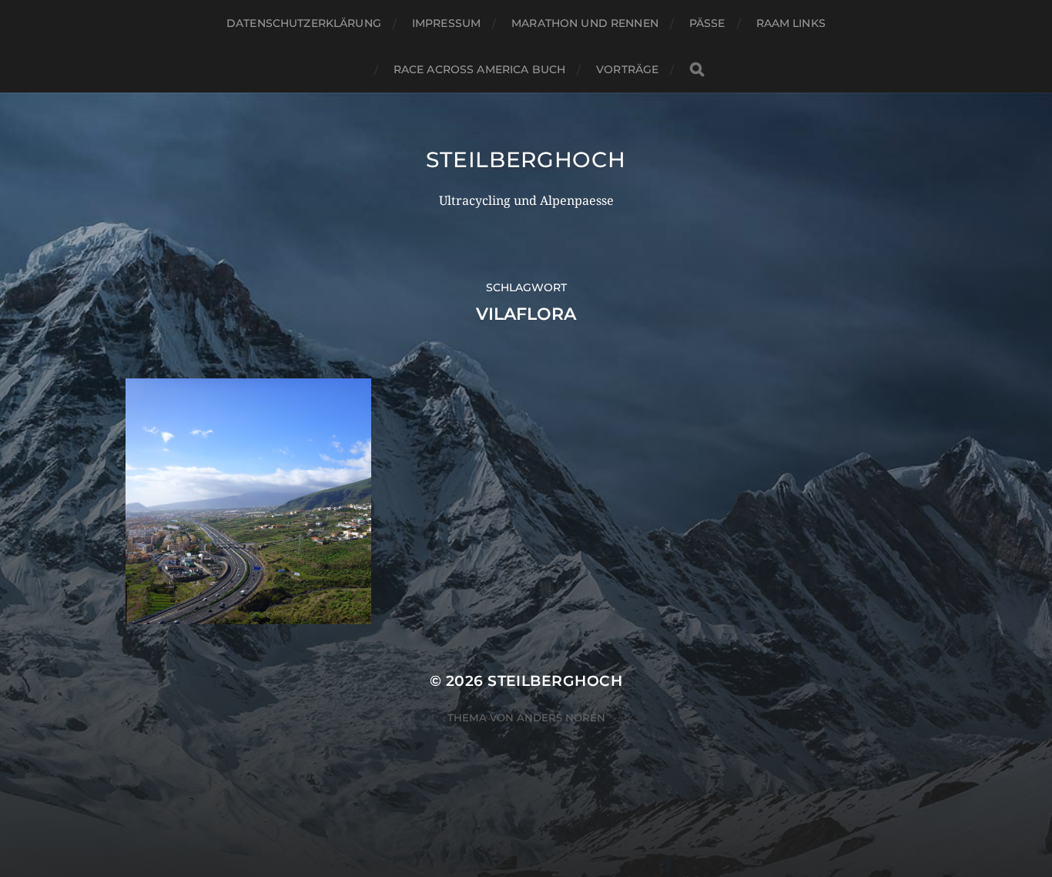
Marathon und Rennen (584, 23)
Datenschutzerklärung (303, 23)
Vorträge (627, 69)
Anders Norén (561, 717)
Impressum (446, 23)
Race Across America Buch (479, 69)
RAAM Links (791, 23)
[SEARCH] (697, 69)
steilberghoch (525, 159)
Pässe (707, 23)
